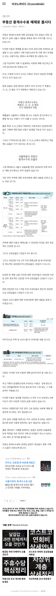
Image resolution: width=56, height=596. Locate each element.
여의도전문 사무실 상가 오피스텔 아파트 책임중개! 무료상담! (19, 467)
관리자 (43, 591)
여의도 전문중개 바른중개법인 (20, 462)
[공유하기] (10, 501)
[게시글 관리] (13, 501)
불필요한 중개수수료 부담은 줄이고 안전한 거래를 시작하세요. (19, 486)
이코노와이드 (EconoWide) (28, 4)
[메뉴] (4, 3)
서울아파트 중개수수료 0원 (18, 481)
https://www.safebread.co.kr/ (18, 477)
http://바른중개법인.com (15, 459)
